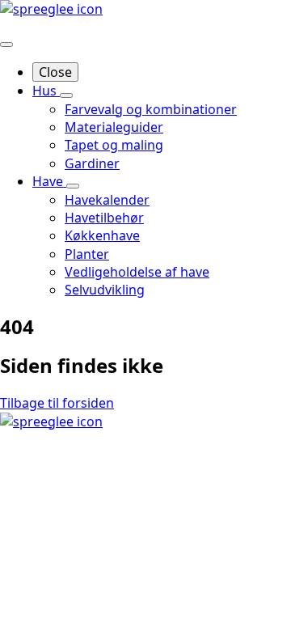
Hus (46, 91)
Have (49, 181)
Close (55, 72)
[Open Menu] (6, 44)
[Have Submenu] (72, 186)
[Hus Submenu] (66, 95)
